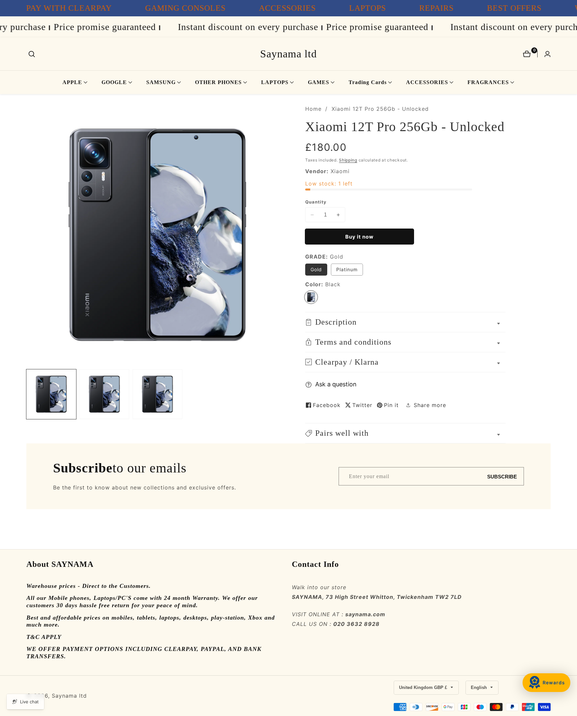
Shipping (348, 159)
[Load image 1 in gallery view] (51, 394)
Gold (316, 269)
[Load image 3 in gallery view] (157, 394)
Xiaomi (340, 171)
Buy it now (359, 237)
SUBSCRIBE (502, 476)
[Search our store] (31, 54)
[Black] (311, 297)
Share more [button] (430, 405)
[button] (72, 82)
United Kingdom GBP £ (423, 687)
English (479, 687)
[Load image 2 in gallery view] (104, 394)
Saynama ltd (69, 695)
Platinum (347, 269)
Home (313, 108)
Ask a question (336, 384)
